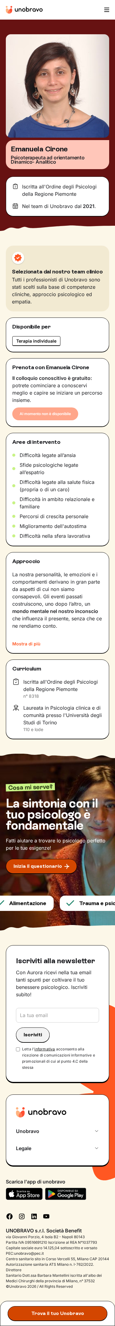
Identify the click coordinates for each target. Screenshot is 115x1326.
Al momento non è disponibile (45, 413)
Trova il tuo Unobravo (57, 1313)
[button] (106, 10)
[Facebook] (9, 1216)
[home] (24, 10)
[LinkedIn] (34, 1216)
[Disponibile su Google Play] (65, 1194)
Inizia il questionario (37, 866)
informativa (44, 1049)
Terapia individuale (36, 341)
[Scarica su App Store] (24, 1194)
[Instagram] (21, 1216)
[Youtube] (46, 1216)
